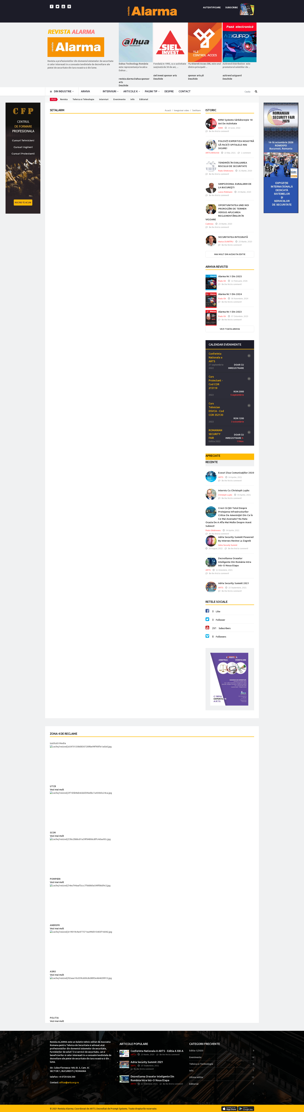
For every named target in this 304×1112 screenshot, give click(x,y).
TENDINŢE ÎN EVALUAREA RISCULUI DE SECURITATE (232, 164)
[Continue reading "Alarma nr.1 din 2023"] (211, 318)
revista (122, 79)
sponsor (145, 79)
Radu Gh (222, 281)
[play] (249, 353)
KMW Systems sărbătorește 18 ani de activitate (235, 121)
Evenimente (119, 99)
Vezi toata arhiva (230, 329)
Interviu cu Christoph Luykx (233, 490)
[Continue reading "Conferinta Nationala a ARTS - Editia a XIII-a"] (124, 1053)
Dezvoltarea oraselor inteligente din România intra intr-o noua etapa (234, 562)
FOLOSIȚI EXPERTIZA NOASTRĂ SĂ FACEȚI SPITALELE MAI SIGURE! (236, 145)
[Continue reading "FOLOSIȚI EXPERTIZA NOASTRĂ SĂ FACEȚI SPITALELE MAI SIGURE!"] (211, 144)
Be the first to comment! (219, 131)
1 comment (246, 153)
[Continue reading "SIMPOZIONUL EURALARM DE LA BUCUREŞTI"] (211, 187)
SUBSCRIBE (231, 7)
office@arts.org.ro (69, 1082)
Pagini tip (151, 91)
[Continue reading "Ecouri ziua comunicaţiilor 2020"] (211, 476)
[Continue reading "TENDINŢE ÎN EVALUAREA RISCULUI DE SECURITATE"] (211, 166)
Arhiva (85, 91)
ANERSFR (55, 925)
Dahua (137, 79)
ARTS (220, 477)
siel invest (158, 75)
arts (121, 82)
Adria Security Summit (227, 545)
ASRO (53, 971)
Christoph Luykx (225, 495)
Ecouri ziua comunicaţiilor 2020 (236, 472)
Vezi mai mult (57, 789)
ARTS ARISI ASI (212, 153)
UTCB (53, 786)
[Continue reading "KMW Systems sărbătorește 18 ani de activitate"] (211, 123)
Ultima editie (196, 1077)
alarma (130, 79)
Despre (169, 91)
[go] (256, 91)
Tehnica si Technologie (201, 1064)
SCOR (53, 832)
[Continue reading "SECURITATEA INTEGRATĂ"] (211, 240)
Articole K (130, 91)
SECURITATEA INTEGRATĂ (233, 237)
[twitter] (57, 6)
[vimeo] (69, 6)
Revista (64, 99)
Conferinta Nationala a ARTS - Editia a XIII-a (157, 1051)
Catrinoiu (209, 224)
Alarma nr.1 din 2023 (230, 311)
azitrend (227, 75)
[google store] (246, 1108)
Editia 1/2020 (196, 1050)
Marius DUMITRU (225, 242)
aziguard (237, 75)
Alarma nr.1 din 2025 (230, 276)
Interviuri (109, 91)
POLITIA (54, 1018)
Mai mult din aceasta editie (229, 254)
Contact (185, 91)
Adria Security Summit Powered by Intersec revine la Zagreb (235, 539)
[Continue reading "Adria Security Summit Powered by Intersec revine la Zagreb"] (211, 540)
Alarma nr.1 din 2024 (230, 294)
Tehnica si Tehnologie (83, 99)
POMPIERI (55, 879)
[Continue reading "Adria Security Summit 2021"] (211, 587)
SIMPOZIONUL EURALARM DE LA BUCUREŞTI (234, 186)
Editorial (143, 99)
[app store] (229, 1108)
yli (202, 75)
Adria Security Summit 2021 (233, 583)
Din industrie (62, 91)
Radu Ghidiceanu (225, 171)
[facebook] (51, 6)
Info (132, 99)
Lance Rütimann (225, 192)
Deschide (123, 85)
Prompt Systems (119, 1108)
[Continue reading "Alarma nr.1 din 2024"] (211, 300)
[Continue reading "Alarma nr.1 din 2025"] (211, 282)
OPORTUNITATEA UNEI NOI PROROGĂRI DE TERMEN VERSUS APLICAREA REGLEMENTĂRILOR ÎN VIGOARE (227, 212)
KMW (220, 128)
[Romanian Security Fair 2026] (281, 158)
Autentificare (212, 7)
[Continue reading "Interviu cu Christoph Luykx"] (211, 494)
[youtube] (63, 6)
